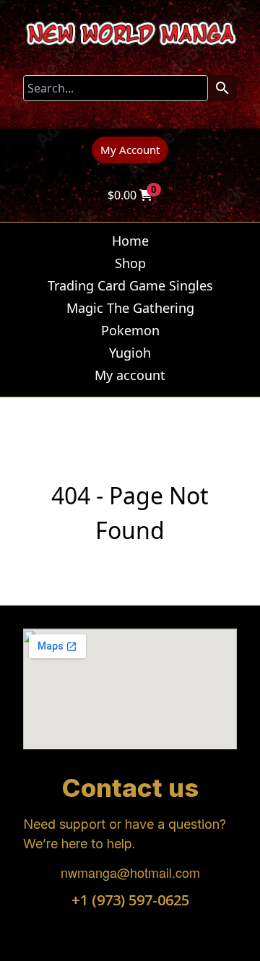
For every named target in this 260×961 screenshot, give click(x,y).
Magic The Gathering (130, 307)
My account (130, 375)
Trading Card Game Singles (130, 285)
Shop (130, 263)
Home (130, 240)
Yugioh (130, 352)
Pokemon (130, 330)
